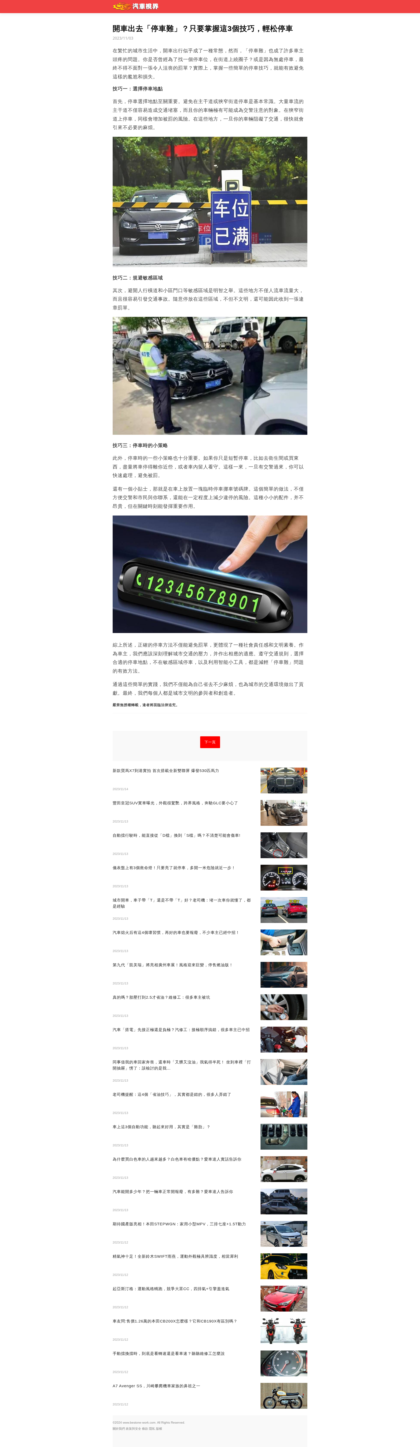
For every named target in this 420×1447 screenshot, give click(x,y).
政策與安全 (133, 1428)
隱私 (152, 1428)
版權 (159, 1428)
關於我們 (119, 1428)
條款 (145, 1428)
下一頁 (210, 742)
